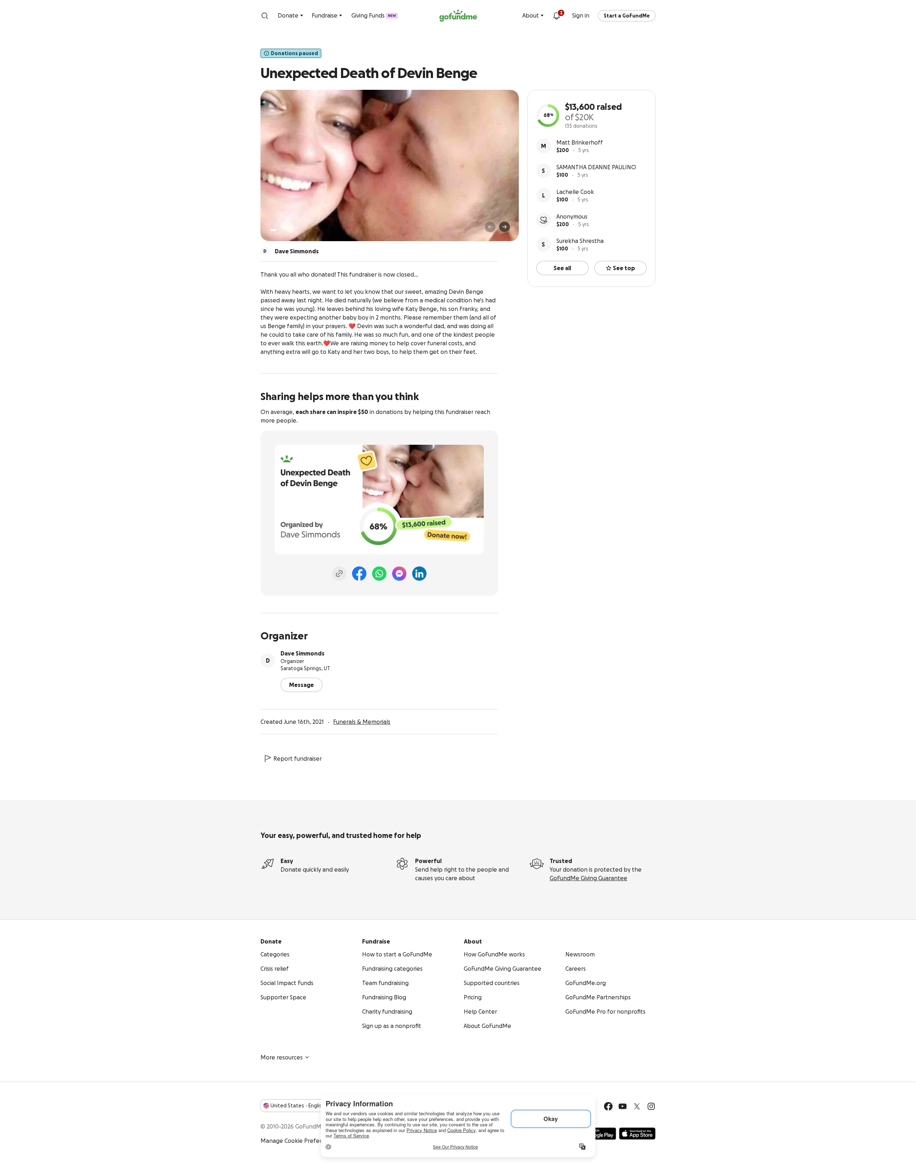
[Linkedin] (419, 573)
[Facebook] (359, 573)
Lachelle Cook (575, 192)
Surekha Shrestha (580, 241)
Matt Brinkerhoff (579, 142)
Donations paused (294, 53)
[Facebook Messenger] (399, 573)
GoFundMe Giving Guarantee (588, 878)
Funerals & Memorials (361, 721)
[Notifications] (556, 16)
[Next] (504, 227)
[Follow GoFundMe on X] (637, 1106)
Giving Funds (373, 15)
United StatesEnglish (298, 1105)
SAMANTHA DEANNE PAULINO (596, 167)
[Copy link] (339, 573)
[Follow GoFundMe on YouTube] (622, 1106)
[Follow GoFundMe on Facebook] (608, 1106)
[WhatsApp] (379, 573)
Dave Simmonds (303, 653)
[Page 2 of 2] (280, 230)
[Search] (265, 16)
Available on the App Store (637, 1133)
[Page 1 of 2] (273, 230)
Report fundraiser (297, 758)
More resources (281, 1057)
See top (624, 268)
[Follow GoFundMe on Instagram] (651, 1106)
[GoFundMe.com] (458, 15)
